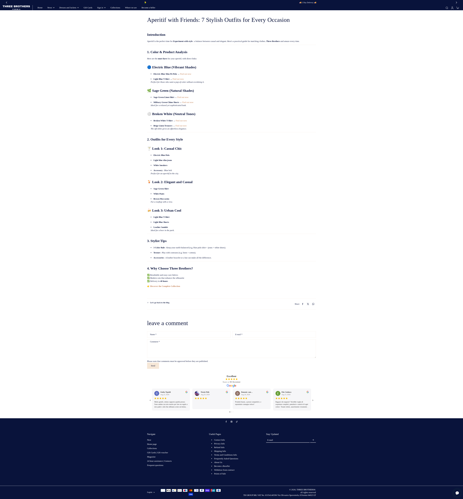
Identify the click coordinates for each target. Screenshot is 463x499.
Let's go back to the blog (159, 303)
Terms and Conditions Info (225, 455)
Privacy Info (219, 444)
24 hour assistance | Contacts (159, 461)
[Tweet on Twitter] (308, 304)
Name (153, 334)
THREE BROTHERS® (306, 490)
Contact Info (219, 440)
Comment (155, 341)
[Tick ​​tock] (236, 421)
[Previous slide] (6, 2)
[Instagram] (231, 421)
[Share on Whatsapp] (313, 304)
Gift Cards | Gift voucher (157, 452)
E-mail (238, 334)
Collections (152, 448)
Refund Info (219, 447)
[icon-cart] (457, 7)
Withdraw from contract (224, 470)
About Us (218, 462)
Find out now (185, 74)
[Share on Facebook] (302, 304)
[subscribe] (313, 440)
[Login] (452, 7)
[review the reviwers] (186, 392)
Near (149, 440)
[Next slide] (456, 2)
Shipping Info (220, 451)
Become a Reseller (222, 466)
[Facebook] (226, 421)
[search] (446, 7)
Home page (152, 444)
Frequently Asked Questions (226, 458)
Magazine (151, 457)
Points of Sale (220, 474)
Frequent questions (155, 465)
